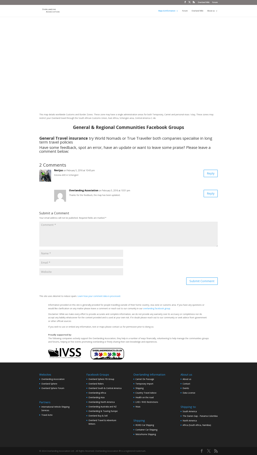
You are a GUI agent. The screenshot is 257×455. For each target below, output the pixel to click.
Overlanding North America (101, 402)
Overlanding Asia (96, 397)
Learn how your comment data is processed (98, 296)
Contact (186, 383)
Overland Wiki (204, 2)
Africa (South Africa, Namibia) (197, 425)
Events (186, 388)
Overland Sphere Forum (52, 388)
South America (190, 411)
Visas (137, 406)
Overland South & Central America (105, 388)
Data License (189, 392)
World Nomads (108, 138)
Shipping (139, 388)
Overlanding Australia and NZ (102, 406)
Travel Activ (47, 415)
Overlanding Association (53, 379)
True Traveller (139, 138)
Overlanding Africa (97, 392)
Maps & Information (166, 11)
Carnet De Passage (144, 379)
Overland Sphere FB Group (101, 379)
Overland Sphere (49, 383)
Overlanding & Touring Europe (103, 411)
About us (211, 11)
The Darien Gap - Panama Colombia (200, 416)
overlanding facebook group (156, 308)
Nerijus (58, 170)
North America (190, 420)
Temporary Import (144, 383)
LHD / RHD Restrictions (146, 402)
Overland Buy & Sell (98, 415)
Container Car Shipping (146, 429)
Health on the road (144, 397)
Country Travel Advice (145, 392)
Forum (215, 2)
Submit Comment (201, 281)
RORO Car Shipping (144, 425)
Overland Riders (96, 383)
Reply (210, 173)
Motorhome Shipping (145, 434)
